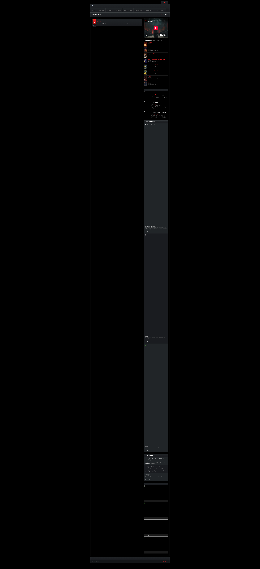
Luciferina (146, 336)
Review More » (147, 231)
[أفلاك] (146, 83)
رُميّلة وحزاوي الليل (151, 53)
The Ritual (97, 21)
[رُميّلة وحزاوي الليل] (146, 55)
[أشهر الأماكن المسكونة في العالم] (146, 72)
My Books (118, 10)
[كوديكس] (146, 78)
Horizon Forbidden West (149, 552)
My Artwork (160, 10)
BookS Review (138, 10)
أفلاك (149, 82)
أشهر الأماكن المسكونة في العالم (153, 70)
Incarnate (146, 446)
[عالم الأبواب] (146, 44)
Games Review (149, 10)
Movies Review (128, 10)
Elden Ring (146, 535)
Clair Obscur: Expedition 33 (149, 501)
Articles (110, 10)
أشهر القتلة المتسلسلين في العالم (154, 64)
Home (93, 10)
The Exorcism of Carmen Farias (150, 226)
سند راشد (155, 104)
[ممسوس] (146, 49)
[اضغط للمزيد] (147, 463)
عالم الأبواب (150, 42)
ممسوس (149, 47)
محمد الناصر (155, 94)
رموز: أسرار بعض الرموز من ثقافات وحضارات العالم (157, 59)
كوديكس (149, 76)
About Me (101, 10)
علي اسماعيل (155, 114)
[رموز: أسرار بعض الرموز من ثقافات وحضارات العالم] (146, 61)
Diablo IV (146, 518)
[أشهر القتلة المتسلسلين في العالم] (146, 66)
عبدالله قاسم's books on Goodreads (153, 40)
